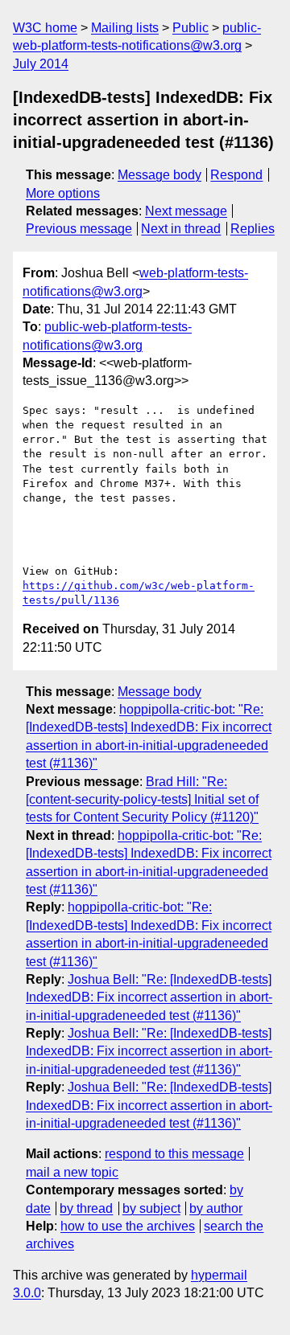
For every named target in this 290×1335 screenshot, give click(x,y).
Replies (252, 228)
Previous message (79, 228)
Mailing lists (125, 28)
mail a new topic (72, 1172)
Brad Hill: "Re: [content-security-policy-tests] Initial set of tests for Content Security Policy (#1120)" (142, 800)
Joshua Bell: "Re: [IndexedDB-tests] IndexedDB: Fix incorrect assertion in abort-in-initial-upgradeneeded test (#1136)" (149, 997)
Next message (186, 211)
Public (190, 28)
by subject (151, 1208)
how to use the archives (127, 1226)
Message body (159, 175)
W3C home (45, 28)
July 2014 (40, 64)
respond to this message (174, 1154)
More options (63, 193)
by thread (86, 1208)
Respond (236, 175)
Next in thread (181, 228)
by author (215, 1208)
